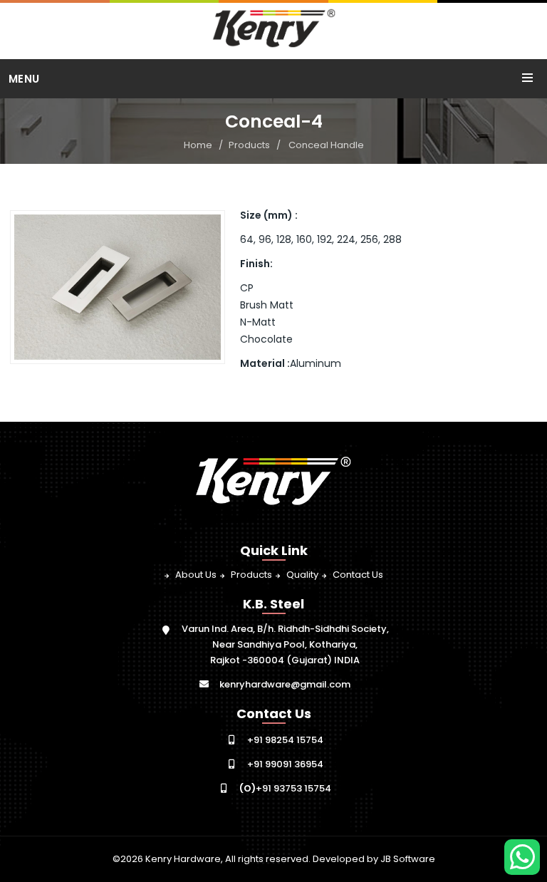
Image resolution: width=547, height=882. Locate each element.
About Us (196, 574)
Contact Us (358, 574)
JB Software (407, 859)
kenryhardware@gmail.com (284, 684)
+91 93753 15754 (285, 788)
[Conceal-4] (118, 286)
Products (249, 145)
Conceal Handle (326, 145)
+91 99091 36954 (285, 764)
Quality (302, 574)
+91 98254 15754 (285, 740)
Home (198, 145)
